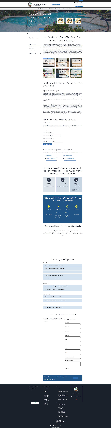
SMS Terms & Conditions (60, 421)
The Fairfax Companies (68, 155)
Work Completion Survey (55, 4)
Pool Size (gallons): (46, 129)
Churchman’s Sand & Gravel (50, 158)
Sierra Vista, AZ (46, 400)
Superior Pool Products (61, 405)
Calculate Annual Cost (47, 144)
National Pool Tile (60, 407)
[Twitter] (52, 425)
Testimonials (42, 0)
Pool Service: (45, 132)
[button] (62, 265)
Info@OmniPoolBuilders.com (62, 390)
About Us (32, 0)
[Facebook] (50, 425)
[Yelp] (61, 425)
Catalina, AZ (46, 396)
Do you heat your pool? (47, 138)
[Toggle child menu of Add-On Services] (40, 53)
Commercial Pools (32, 44)
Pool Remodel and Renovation (32, 47)
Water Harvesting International (69, 156)
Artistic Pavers (60, 415)
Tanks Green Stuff (49, 155)
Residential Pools (32, 41)
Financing (60, 8)
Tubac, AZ (45, 399)
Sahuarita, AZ (46, 392)
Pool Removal (31, 50)
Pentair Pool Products (61, 404)
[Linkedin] (59, 425)
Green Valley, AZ (46, 395)
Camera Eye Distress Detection (63, 416)
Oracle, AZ (45, 402)
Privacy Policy (58, 420)
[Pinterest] (57, 425)
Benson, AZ (46, 398)
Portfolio (56, 8)
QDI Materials (60, 408)
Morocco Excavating (61, 413)
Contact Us (46, 0)
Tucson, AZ (45, 388)
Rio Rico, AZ (46, 404)
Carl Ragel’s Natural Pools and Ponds (70, 160)
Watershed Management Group (51, 160)
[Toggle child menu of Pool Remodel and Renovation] (40, 47)
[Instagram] (54, 425)
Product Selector (37, 0)
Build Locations (65, 8)
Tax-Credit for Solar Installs (62, 399)
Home (29, 0)
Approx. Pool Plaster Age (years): (48, 141)
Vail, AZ (45, 394)
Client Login (81, 0)
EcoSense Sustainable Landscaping (52, 156)
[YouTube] (55, 425)
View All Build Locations (48, 405)
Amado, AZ (46, 403)
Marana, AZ (46, 391)
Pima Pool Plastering (61, 409)
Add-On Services (32, 53)
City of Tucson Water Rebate (69, 158)
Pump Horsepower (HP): (47, 135)
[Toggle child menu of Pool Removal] (40, 51)
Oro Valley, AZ (46, 390)
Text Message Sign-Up (59, 422)
